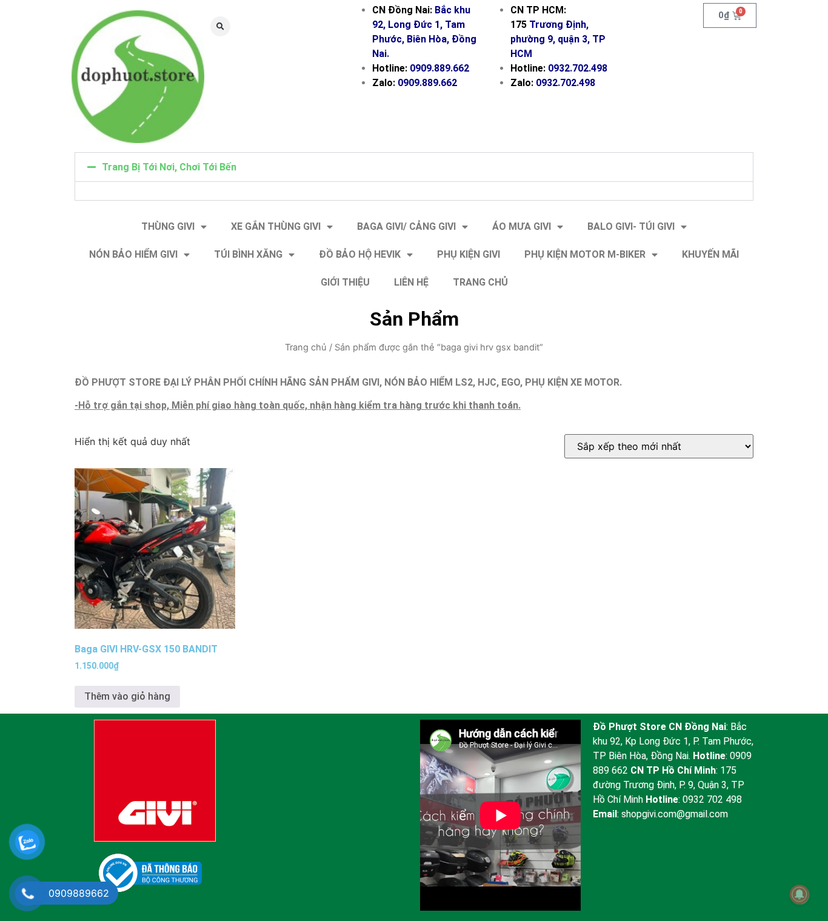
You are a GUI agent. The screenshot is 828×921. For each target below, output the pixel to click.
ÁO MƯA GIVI (521, 226)
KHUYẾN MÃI (710, 254)
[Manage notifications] (799, 894)
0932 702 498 (712, 799)
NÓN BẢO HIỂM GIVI (133, 254)
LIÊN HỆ (411, 282)
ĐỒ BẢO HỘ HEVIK (360, 254)
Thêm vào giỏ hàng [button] (127, 696)
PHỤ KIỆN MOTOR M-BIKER (585, 254)
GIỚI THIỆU (345, 282)
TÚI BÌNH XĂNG (248, 254)
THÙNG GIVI (168, 226)
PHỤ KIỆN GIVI (468, 254)
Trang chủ (306, 347)
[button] (220, 26)
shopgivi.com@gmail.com (674, 814)
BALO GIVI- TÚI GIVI (631, 226)
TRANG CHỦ (480, 282)
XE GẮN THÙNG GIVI (276, 226)
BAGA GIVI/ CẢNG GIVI (406, 226)
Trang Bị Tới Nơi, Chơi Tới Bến (169, 167)
